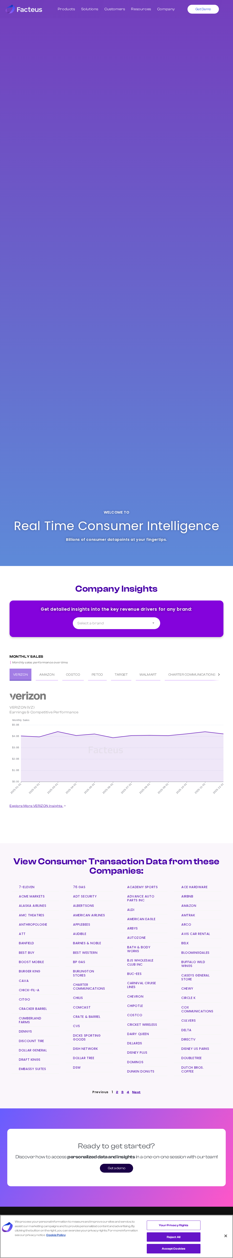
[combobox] (116, 623)
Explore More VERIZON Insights (36, 806)
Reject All (173, 1237)
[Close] (226, 1236)
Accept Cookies (173, 1248)
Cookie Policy (56, 1235)
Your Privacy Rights (173, 1225)
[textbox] (116, 623)
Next (136, 1092)
